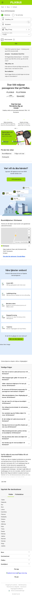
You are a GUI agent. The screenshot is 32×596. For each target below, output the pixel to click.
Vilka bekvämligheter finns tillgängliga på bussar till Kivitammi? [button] (14, 396)
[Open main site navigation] (2, 2)
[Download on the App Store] (22, 573)
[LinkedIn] (16, 581)
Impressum (23, 586)
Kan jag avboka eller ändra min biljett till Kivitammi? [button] (14, 438)
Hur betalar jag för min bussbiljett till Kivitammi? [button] (13, 443)
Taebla (3, 521)
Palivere (3, 514)
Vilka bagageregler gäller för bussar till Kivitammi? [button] (14, 378)
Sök (16, 43)
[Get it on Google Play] (12, 573)
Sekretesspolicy (22, 584)
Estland (15, 7)
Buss (8, 7)
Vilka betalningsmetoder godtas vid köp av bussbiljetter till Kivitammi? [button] (14, 432)
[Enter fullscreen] (29, 237)
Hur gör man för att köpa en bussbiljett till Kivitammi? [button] (14, 402)
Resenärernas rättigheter (13, 586)
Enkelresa (7, 15)
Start (2, 7)
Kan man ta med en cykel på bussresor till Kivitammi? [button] (15, 373)
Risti (2, 507)
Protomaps (17, 242)
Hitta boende (8, 39)
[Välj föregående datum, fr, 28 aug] (26, 30)
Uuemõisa (4, 512)
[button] (16, 19)
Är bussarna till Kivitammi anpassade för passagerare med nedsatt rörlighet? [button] (14, 390)
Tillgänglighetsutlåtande (16, 588)
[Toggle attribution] (29, 242)
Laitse (3, 509)
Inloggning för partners (11, 584)
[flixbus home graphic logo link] (16, 2)
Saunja (3, 531)
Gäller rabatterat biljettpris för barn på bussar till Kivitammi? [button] (14, 384)
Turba (2, 529)
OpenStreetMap (24, 242)
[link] (16, 189)
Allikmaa (3, 524)
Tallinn (3, 500)
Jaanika (3, 546)
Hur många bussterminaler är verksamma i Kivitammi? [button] (15, 408)
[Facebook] (15, 581)
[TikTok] (17, 581)
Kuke (2, 526)
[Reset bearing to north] (29, 234)
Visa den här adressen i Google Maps (14, 256)
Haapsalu (3, 502)
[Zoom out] (29, 232)
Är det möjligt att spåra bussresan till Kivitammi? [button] (13, 420)
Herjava (3, 519)
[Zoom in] (29, 230)
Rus (2, 504)
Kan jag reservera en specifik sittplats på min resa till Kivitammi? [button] (14, 426)
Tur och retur (19, 15)
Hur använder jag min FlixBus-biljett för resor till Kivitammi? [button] (14, 414)
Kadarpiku (4, 517)
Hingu (2, 543)
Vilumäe (3, 541)
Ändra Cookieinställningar (17, 590)
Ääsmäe (3, 538)
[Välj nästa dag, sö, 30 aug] (29, 30)
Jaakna (3, 536)
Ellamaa (3, 534)
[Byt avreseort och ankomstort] (28, 22)
